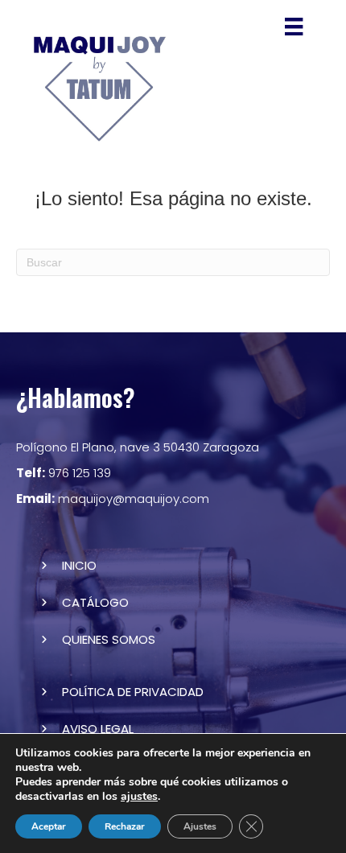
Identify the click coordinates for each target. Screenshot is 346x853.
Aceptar (48, 826)
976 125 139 (63, 472)
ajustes (139, 796)
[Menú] (294, 26)
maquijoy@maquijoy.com (112, 498)
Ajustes (199, 826)
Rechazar (125, 826)
